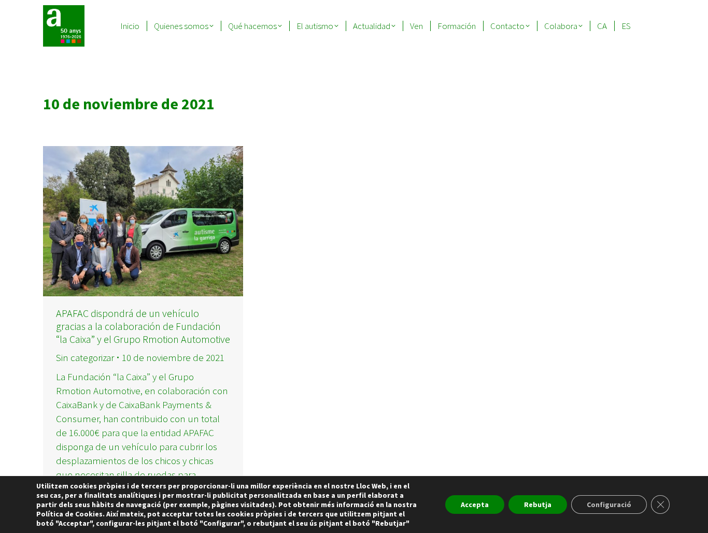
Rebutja (537, 504)
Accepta (475, 504)
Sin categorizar (85, 357)
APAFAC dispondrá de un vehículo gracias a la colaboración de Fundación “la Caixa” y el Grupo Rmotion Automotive (143, 326)
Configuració (609, 504)
